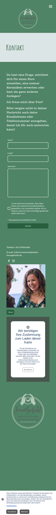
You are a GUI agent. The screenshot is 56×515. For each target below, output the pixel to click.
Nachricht (11, 166)
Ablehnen (24, 512)
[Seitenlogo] (28, 19)
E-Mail (10, 153)
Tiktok (10, 312)
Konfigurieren (12, 506)
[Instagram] (13, 261)
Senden (28, 226)
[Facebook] (9, 261)
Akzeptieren (28, 370)
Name (10, 140)
